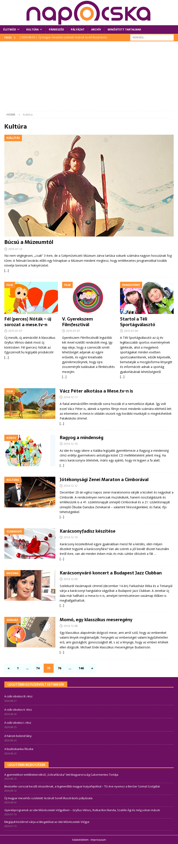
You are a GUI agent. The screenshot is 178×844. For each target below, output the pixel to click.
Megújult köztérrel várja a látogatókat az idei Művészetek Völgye (46, 822)
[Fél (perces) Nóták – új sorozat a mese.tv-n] (31, 298)
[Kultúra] (29, 492)
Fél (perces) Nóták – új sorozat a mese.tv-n (27, 321)
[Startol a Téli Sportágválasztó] (147, 298)
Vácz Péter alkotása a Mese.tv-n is (96, 391)
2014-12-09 (70, 579)
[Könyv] (29, 450)
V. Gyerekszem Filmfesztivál (77, 321)
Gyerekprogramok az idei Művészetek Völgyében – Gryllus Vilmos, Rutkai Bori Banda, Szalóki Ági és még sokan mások (82, 810)
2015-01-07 (15, 331)
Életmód (9, 29)
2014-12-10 (70, 537)
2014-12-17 (70, 397)
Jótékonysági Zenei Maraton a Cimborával (104, 479)
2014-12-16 (70, 444)
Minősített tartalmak (124, 29)
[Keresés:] (152, 37)
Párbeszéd (56, 29)
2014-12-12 (70, 486)
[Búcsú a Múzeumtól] (89, 186)
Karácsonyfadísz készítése (87, 531)
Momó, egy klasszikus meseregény (96, 619)
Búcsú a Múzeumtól (28, 242)
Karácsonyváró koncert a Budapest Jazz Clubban (111, 572)
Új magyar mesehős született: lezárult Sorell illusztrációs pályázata (48, 798)
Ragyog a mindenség (81, 437)
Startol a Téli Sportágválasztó (137, 321)
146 (81, 668)
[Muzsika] (29, 585)
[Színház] (29, 632)
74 (38, 668)
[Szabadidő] (29, 543)
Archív (96, 29)
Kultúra (32, 29)
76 (59, 668)
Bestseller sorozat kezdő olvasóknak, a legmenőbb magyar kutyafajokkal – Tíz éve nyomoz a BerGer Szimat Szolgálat (82, 786)
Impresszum (98, 840)
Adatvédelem (80, 840)
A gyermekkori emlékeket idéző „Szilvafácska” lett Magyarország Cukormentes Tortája (61, 775)
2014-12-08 (70, 626)
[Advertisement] (89, 78)
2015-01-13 (15, 249)
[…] (6, 270)
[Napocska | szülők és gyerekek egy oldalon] (89, 12)
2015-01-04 (131, 331)
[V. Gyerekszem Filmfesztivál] (89, 298)
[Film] (29, 403)
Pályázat (77, 29)
